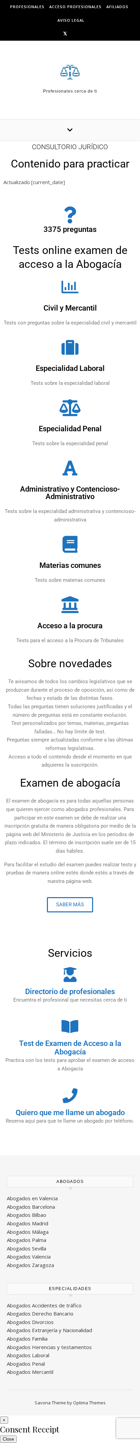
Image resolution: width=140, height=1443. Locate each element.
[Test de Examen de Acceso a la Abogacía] (70, 1026)
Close (8, 1439)
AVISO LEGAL (71, 20)
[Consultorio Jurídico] (70, 72)
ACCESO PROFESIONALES (75, 6)
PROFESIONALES (27, 6)
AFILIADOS (117, 6)
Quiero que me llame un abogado (70, 1112)
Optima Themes (89, 1403)
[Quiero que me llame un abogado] (70, 1095)
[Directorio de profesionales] (70, 974)
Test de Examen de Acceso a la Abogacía (70, 1047)
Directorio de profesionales (70, 991)
